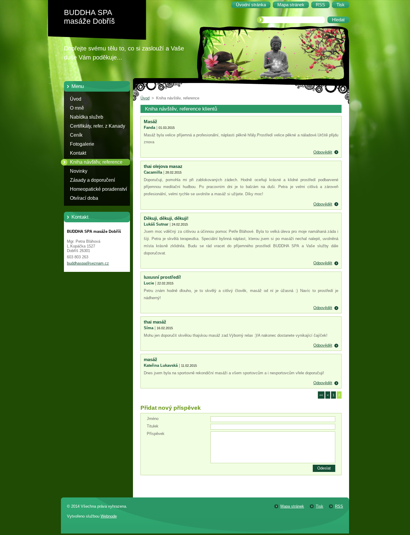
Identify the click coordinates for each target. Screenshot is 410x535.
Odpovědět (322, 152)
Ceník (76, 135)
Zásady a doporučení (92, 180)
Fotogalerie (82, 144)
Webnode (109, 516)
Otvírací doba (84, 198)
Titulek (152, 426)
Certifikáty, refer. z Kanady (97, 126)
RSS (339, 506)
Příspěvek (155, 433)
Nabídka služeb (86, 117)
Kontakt (78, 153)
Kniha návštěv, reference (96, 162)
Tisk (319, 506)
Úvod (75, 99)
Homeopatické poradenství (98, 189)
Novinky (78, 171)
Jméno (152, 418)
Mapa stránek (292, 506)
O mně (77, 108)
